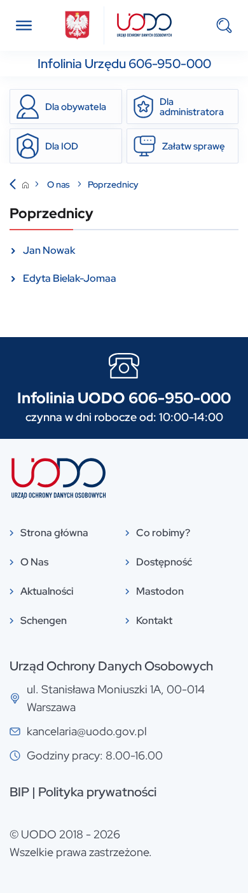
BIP (19, 792)
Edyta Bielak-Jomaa (69, 278)
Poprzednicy (113, 184)
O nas (59, 184)
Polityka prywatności (97, 792)
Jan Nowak (49, 250)
